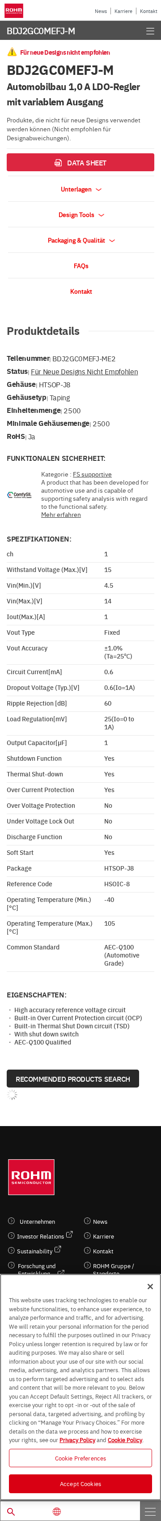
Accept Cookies (80, 1483)
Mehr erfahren (61, 514)
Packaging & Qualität (77, 239)
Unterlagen (77, 188)
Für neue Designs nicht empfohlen (84, 371)
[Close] (150, 1286)
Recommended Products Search (73, 1078)
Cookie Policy (125, 1439)
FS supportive (92, 473)
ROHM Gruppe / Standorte (113, 1269)
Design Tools (77, 214)
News (101, 11)
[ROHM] (15, 11)
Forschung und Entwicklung (37, 1269)
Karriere (123, 11)
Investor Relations (40, 1236)
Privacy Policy (77, 1439)
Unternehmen (37, 1221)
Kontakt (148, 11)
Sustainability (34, 1251)
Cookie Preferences (80, 1458)
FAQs (81, 265)
